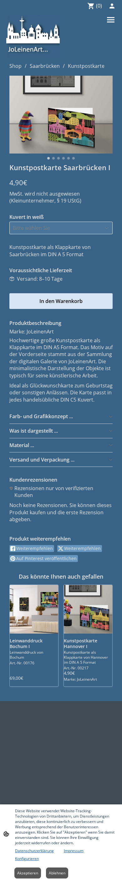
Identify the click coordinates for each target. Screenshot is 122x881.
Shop (15, 65)
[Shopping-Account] (112, 6)
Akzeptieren (27, 873)
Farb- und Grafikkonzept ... (41, 416)
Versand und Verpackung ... (41, 459)
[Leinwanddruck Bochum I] (34, 609)
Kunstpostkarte (86, 65)
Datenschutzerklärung (34, 850)
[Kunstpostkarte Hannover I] (88, 609)
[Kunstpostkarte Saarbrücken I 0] (61, 115)
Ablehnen (57, 873)
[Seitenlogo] (33, 36)
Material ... (21, 445)
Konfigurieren (27, 858)
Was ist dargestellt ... (33, 430)
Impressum (74, 850)
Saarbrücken (45, 65)
